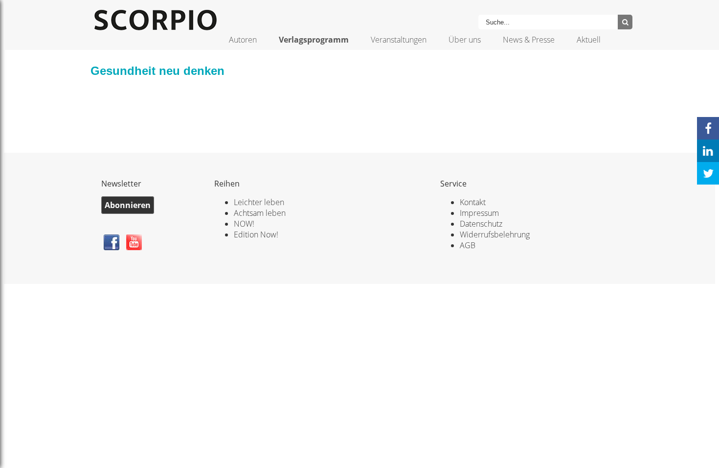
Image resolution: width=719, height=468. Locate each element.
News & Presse (529, 39)
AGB (467, 245)
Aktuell (589, 39)
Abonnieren (128, 205)
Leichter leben (259, 202)
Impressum (479, 213)
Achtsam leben (260, 213)
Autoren (243, 39)
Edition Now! (256, 234)
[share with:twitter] (708, 173)
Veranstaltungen (399, 39)
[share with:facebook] (708, 128)
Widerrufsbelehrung (495, 234)
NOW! (244, 223)
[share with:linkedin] (708, 151)
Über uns (465, 39)
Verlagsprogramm (314, 39)
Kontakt (473, 202)
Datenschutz (481, 223)
